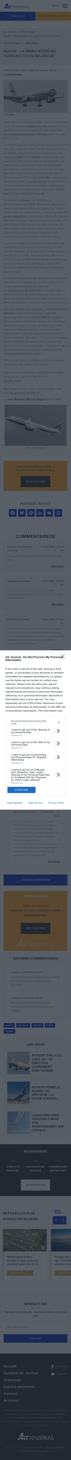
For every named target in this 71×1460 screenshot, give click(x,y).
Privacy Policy (56, 802)
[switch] (57, 731)
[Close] (63, 657)
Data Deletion (15, 802)
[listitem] (35, 722)
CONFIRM (21, 790)
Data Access (35, 802)
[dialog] (35, 730)
